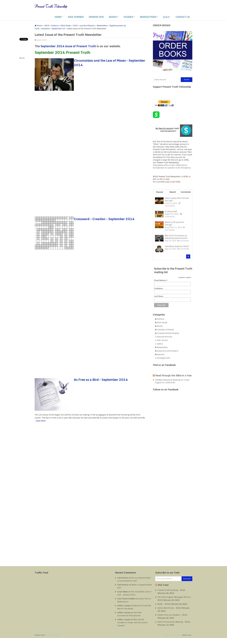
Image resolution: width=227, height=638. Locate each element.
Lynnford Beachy (87, 25)
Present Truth (40, 635)
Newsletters (148, 17)
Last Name (158, 296)
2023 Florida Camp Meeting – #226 (174, 622)
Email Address (160, 280)
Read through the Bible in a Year (173, 375)
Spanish (160, 354)
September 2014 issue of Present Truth (68, 46)
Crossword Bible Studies (168, 333)
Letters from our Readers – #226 (172, 615)
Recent (173, 192)
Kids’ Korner (76, 17)
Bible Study (66, 25)
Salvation (45, 28)
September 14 (58, 28)
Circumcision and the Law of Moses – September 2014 (109, 62)
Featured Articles (164, 337)
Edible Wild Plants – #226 (169, 608)
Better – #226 (164, 604)
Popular (159, 192)
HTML (185, 176)
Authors (54, 25)
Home (58, 17)
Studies (128, 17)
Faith (75, 25)
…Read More (40, 421)
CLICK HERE (175, 182)
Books (113, 17)
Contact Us (183, 17)
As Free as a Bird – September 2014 (101, 379)
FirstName (158, 288)
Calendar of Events (165, 329)
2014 (46, 25)
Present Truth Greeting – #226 (171, 590)
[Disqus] (90, 463)
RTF (161, 179)
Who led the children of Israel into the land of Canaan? (132, 622)
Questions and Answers (167, 351)
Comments (186, 192)
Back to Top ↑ (187, 635)
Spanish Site (96, 17)
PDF (154, 179)
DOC (167, 179)
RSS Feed (163, 585)
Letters (160, 344)
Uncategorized (163, 358)
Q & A (166, 17)
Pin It (21, 58)
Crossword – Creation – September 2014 (104, 218)
